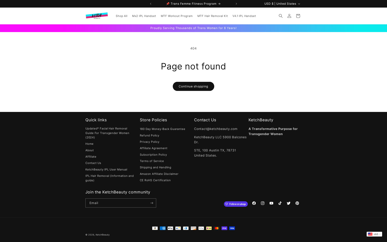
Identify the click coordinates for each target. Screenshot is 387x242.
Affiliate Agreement (153, 148)
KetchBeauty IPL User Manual (106, 169)
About (89, 150)
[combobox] (374, 234)
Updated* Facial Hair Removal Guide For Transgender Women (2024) (107, 133)
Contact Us (93, 163)
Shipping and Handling (155, 167)
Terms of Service (152, 161)
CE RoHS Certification (155, 180)
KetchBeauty (103, 234)
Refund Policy (149, 135)
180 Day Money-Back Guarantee (162, 129)
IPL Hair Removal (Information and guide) (109, 178)
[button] (280, 16)
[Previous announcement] (150, 3)
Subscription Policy (153, 154)
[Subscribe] (151, 203)
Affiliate (90, 156)
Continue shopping (193, 86)
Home (89, 143)
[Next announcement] (236, 3)
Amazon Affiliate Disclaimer (159, 173)
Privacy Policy (149, 141)
